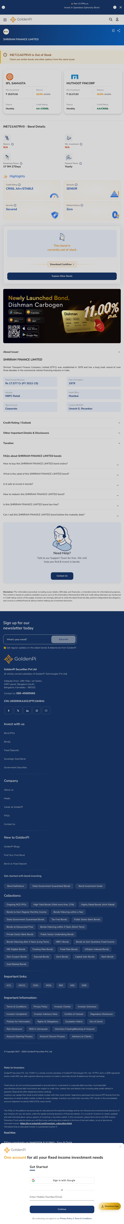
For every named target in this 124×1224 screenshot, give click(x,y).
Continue (62, 1209)
